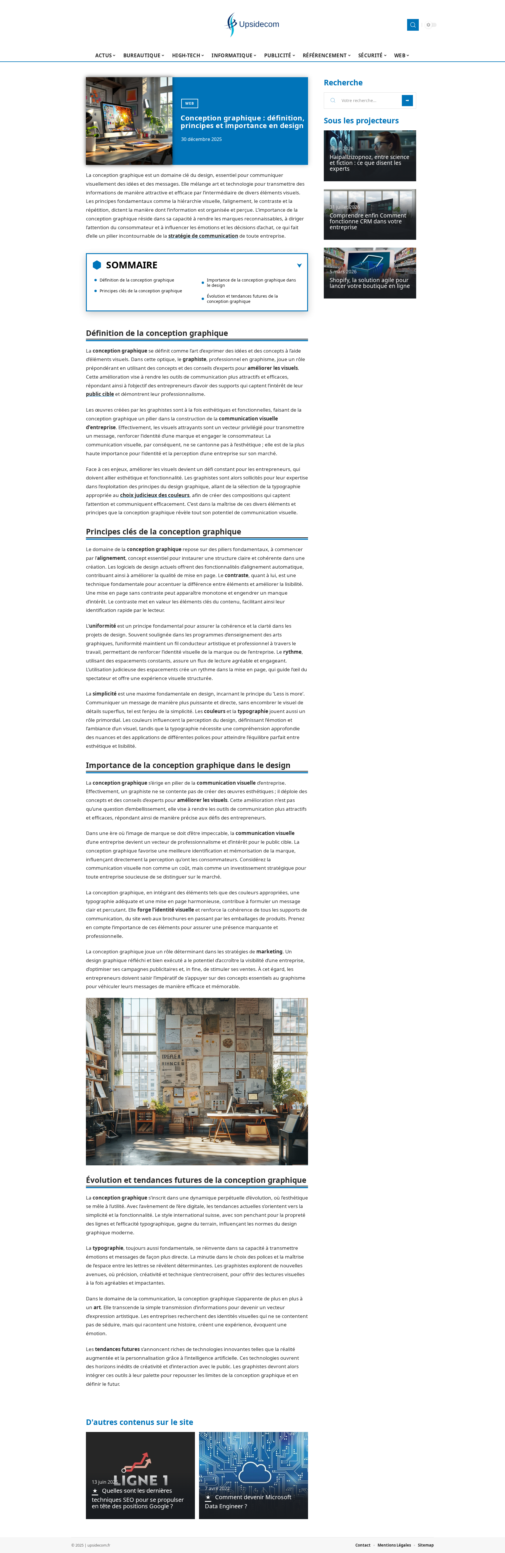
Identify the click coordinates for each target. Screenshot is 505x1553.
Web (189, 103)
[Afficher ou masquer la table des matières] (230, 265)
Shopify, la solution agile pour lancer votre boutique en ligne (370, 283)
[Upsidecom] (252, 24)
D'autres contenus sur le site (139, 1422)
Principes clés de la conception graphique (141, 291)
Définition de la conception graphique (137, 280)
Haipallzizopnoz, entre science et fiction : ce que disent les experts (369, 162)
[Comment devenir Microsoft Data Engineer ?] (253, 1475)
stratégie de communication (203, 235)
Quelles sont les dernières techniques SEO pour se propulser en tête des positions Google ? (138, 1498)
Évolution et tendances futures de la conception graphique (242, 298)
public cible (100, 394)
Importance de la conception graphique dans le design (251, 282)
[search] (413, 25)
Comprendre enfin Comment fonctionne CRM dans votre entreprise (368, 221)
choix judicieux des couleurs (154, 495)
